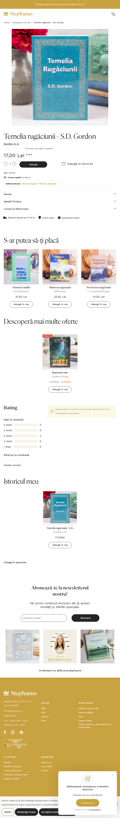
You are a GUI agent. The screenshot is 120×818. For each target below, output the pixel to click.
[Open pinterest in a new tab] (21, 732)
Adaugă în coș (21, 304)
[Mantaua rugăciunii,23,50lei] (60, 266)
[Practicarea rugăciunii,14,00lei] (98, 266)
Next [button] (113, 267)
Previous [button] (7, 267)
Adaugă (33, 164)
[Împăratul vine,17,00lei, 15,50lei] (60, 351)
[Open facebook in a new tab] (4, 732)
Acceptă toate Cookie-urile (58, 811)
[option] (60, 364)
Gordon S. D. (11, 143)
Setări (7, 811)
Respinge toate (26, 811)
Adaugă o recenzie (12, 465)
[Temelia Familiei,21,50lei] (21, 266)
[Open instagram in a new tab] (13, 732)
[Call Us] (113, 14)
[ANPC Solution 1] (16, 741)
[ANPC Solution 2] (15, 746)
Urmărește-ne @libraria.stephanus (60, 670)
